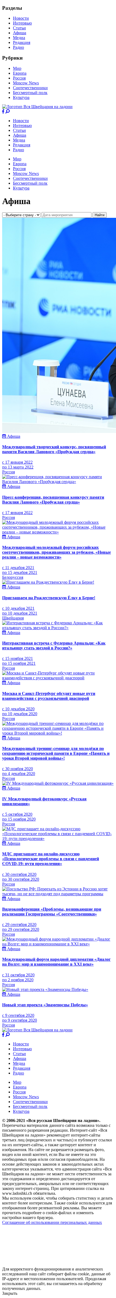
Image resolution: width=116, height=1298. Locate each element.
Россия (19, 78)
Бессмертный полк (30, 92)
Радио (18, 47)
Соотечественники (30, 87)
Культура (21, 97)
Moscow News (26, 83)
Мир (17, 68)
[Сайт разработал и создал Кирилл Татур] (50, 1264)
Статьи (19, 28)
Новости (21, 18)
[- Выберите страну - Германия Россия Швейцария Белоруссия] (22, 214)
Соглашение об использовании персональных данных (52, 1222)
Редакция (21, 42)
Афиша (19, 32)
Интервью (22, 23)
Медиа (19, 37)
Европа (19, 73)
